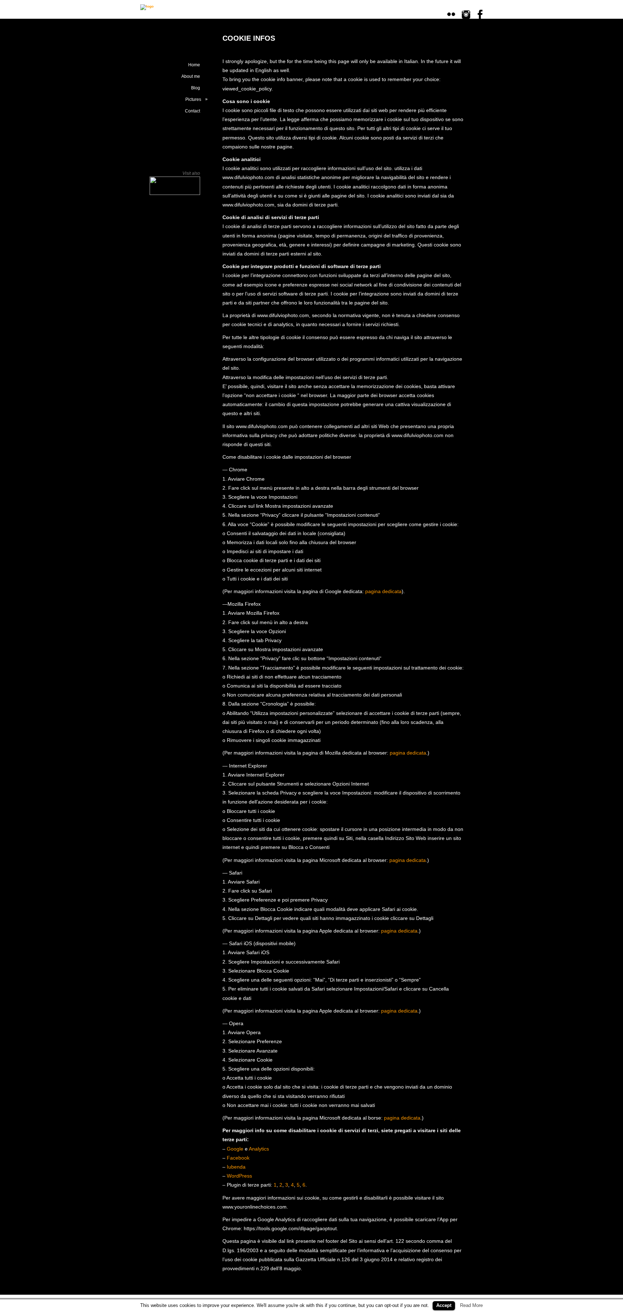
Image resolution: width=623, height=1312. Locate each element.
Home (194, 64)
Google (235, 1149)
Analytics (259, 1149)
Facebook (238, 1158)
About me (190, 76)
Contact (192, 111)
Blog (195, 87)
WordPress (239, 1176)
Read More (471, 1305)
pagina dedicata (383, 591)
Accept (443, 1305)
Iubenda (236, 1167)
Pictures (196, 99)
